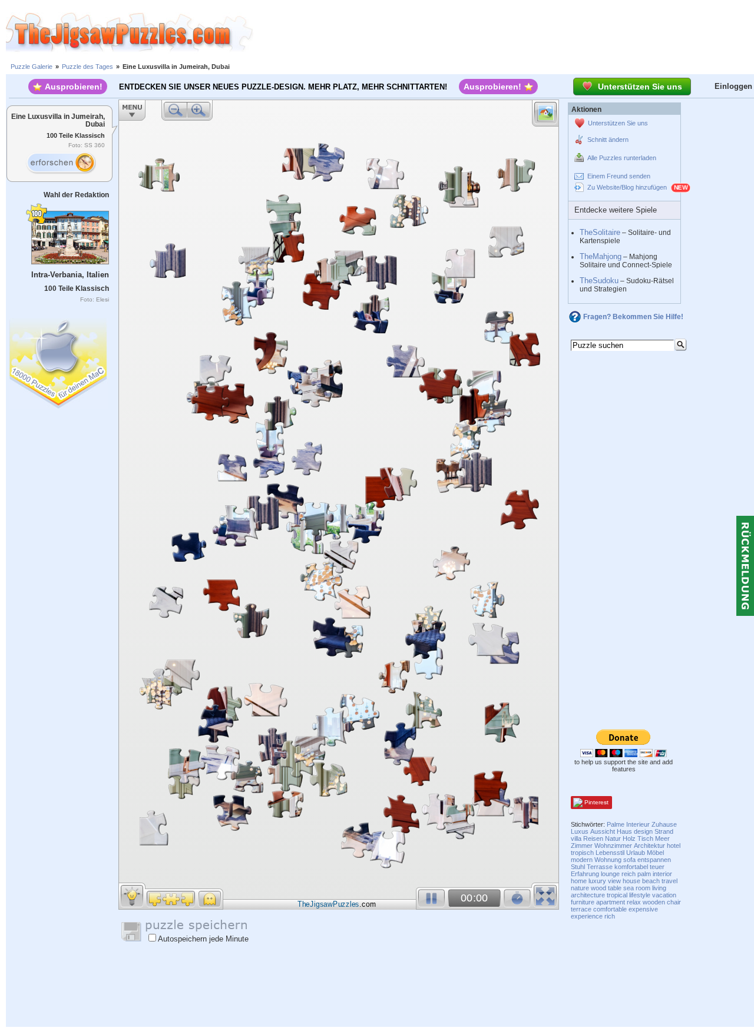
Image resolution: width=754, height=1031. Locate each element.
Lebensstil (610, 852)
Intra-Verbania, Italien (70, 274)
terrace (581, 909)
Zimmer (582, 845)
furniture (582, 902)
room (643, 887)
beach (651, 880)
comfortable (610, 909)
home (579, 880)
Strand (663, 831)
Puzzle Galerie (31, 66)
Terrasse (600, 866)
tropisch (582, 852)
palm (644, 873)
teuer (657, 866)
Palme (615, 824)
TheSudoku (599, 280)
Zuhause (664, 824)
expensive (643, 909)
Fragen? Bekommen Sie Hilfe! (633, 317)
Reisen (593, 838)
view (614, 880)
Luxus (579, 831)
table (614, 887)
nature (580, 887)
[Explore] (60, 163)
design (643, 831)
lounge (610, 873)
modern (582, 859)
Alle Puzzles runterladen (621, 157)
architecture (588, 895)
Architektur (649, 845)
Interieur (638, 824)
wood (598, 887)
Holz (629, 838)
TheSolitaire (600, 232)
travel (669, 880)
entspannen (654, 859)
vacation (664, 895)
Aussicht (602, 831)
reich (628, 873)
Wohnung (607, 859)
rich (609, 916)
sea (628, 887)
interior (662, 873)
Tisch (645, 838)
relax (634, 902)
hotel (673, 845)
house (631, 880)
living (659, 887)
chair (674, 902)
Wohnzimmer (613, 845)
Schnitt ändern (608, 139)
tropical (617, 895)
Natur (613, 838)
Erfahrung (585, 873)
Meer (662, 838)
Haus (624, 831)
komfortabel (631, 866)
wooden (654, 902)
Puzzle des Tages (87, 66)
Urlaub (635, 852)
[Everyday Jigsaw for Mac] (59, 360)
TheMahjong (600, 256)
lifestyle (639, 895)
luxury (597, 880)
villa (576, 838)
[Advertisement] (503, 32)
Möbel (655, 852)
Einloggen (733, 86)
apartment (610, 902)
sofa (629, 859)
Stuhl (578, 866)
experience (587, 916)
